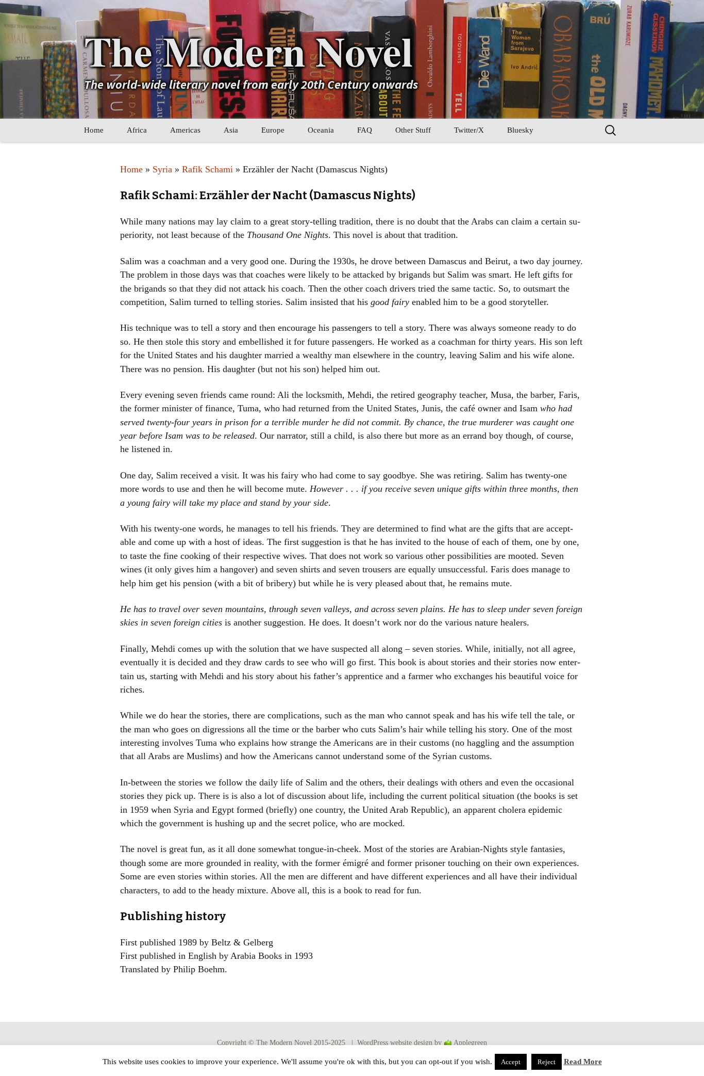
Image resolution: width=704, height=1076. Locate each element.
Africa (137, 130)
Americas (185, 130)
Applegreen (470, 1043)
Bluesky (520, 130)
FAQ (364, 130)
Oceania (321, 130)
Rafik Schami (207, 169)
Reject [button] (547, 1062)
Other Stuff (413, 130)
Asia (231, 130)
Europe (272, 130)
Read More (583, 1061)
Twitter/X (469, 130)
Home (94, 130)
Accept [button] (511, 1062)
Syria (162, 169)
